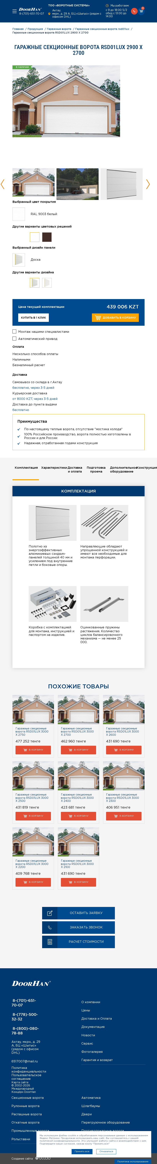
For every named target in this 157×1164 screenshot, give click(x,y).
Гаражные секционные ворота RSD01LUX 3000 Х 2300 (122, 798)
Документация (93, 1027)
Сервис (87, 1043)
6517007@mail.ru (24, 1061)
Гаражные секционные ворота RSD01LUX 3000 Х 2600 (122, 732)
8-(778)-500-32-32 (24, 1016)
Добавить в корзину (119, 317)
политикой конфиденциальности (60, 1141)
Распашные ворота (26, 1114)
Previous (3, 184)
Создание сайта (22, 1159)
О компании (90, 1002)
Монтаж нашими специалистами (43, 331)
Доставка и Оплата (96, 1018)
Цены (85, 1010)
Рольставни (20, 1139)
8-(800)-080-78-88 (25, 1030)
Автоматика (91, 1098)
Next (148, 184)
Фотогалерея (92, 1052)
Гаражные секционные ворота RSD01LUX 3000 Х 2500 (32, 798)
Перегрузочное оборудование (105, 1122)
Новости (88, 1035)
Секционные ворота (27, 1098)
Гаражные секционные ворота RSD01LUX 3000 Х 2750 (32, 732)
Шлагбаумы (90, 1106)
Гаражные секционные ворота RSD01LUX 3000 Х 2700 (77, 732)
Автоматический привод (37, 339)
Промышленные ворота (30, 1130)
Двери (86, 1114)
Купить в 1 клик (33, 317)
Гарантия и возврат (97, 1060)
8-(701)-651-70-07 (31, 14)
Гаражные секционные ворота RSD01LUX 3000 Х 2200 (32, 864)
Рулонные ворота (25, 1106)
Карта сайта (19, 1082)
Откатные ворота (25, 1122)
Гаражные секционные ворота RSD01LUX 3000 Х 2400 (77, 798)
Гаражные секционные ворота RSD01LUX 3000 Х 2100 (77, 864)
